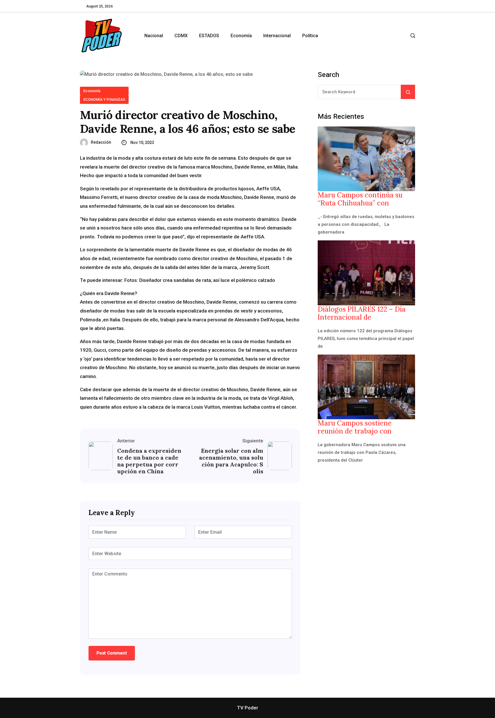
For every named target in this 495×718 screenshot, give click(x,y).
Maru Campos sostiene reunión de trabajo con (355, 427)
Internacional (277, 35)
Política (310, 35)
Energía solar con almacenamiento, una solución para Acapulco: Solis (231, 461)
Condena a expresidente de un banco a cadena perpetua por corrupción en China (149, 461)
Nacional (153, 35)
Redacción (101, 142)
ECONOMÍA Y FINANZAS (104, 99)
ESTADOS (209, 35)
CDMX (181, 35)
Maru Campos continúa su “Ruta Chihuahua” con (360, 199)
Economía (241, 35)
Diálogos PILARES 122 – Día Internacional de (362, 313)
